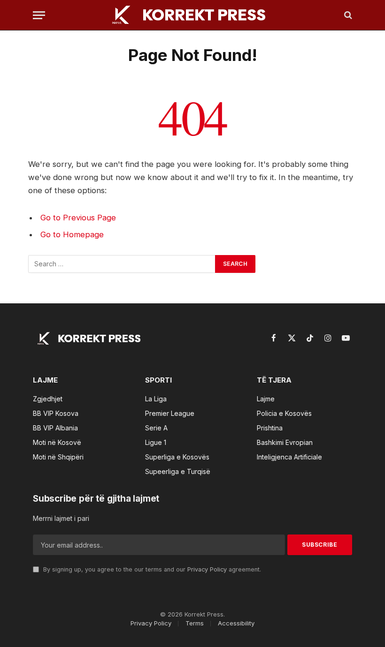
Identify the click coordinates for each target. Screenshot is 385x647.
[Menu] (39, 15)
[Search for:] (122, 264)
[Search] (347, 15)
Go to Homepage (72, 234)
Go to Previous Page (78, 217)
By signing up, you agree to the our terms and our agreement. (151, 569)
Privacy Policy (207, 569)
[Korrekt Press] (192, 15)
